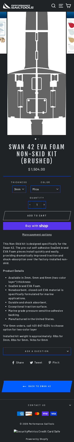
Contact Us (37, 405)
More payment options (37, 234)
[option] (37, 73)
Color (45, 182)
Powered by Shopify (37, 438)
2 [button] (39, 139)
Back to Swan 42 (39, 386)
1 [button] (36, 139)
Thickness (19, 182)
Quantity (37, 198)
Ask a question (37, 351)
